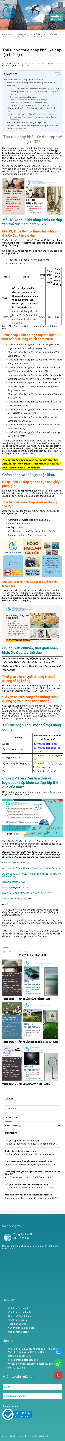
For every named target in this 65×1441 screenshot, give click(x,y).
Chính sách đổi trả (18, 1319)
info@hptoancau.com (20, 718)
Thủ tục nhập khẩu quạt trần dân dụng (22, 1140)
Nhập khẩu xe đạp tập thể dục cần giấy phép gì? (28, 100)
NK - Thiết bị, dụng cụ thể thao (15, 66)
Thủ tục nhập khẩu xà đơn (45, 743)
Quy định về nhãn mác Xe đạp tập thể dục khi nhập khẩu (32, 105)
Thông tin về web (17, 1323)
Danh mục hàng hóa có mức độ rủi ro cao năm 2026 (29, 1195)
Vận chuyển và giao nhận (21, 1327)
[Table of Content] (57, 74)
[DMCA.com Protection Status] (32, 1273)
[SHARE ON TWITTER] (4, 951)
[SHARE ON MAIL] (25, 951)
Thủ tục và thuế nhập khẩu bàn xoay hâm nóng (26, 1184)
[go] (56, 1109)
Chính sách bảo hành (19, 1312)
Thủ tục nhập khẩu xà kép (45, 771)
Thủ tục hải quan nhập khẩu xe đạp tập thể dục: (29, 102)
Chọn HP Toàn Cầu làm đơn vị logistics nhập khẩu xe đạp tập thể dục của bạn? (32, 127)
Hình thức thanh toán (19, 1316)
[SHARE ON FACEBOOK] (10, 951)
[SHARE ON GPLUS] (15, 951)
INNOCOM (43, 1436)
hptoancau (10, 63)
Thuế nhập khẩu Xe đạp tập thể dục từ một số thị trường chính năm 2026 (34, 92)
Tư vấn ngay (10, 1406)
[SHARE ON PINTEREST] (20, 951)
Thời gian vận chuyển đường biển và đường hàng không (32, 114)
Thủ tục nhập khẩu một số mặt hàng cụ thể (26, 122)
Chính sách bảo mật (18, 1308)
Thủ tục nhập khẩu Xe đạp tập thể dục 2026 (23, 79)
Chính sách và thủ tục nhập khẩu (23, 97)
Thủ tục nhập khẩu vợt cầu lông (26, 1084)
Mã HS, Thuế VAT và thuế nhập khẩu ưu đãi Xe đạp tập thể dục (34, 89)
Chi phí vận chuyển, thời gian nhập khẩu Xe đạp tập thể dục (32, 110)
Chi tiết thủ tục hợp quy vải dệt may (21, 1151)
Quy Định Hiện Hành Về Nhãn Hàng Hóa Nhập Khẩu (28, 1161)
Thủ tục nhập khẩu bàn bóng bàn (26, 999)
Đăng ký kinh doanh (18, 1331)
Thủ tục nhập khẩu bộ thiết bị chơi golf (31, 1041)
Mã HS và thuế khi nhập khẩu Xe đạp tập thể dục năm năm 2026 (31, 84)
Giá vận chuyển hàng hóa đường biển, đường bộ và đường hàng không (33, 118)
